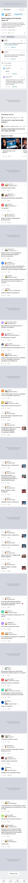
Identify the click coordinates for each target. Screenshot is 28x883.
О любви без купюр (13, 680)
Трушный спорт (10, 15)
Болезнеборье (12, 803)
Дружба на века (12, 277)
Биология (10, 737)
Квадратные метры (15, 126)
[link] (11, 148)
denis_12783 (6, 117)
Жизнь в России (13, 117)
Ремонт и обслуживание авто (14, 290)
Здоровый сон (12, 206)
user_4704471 (7, 126)
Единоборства (12, 634)
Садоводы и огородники (14, 690)
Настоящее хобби (13, 403)
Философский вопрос (13, 335)
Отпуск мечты (12, 250)
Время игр (11, 195)
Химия (9, 669)
